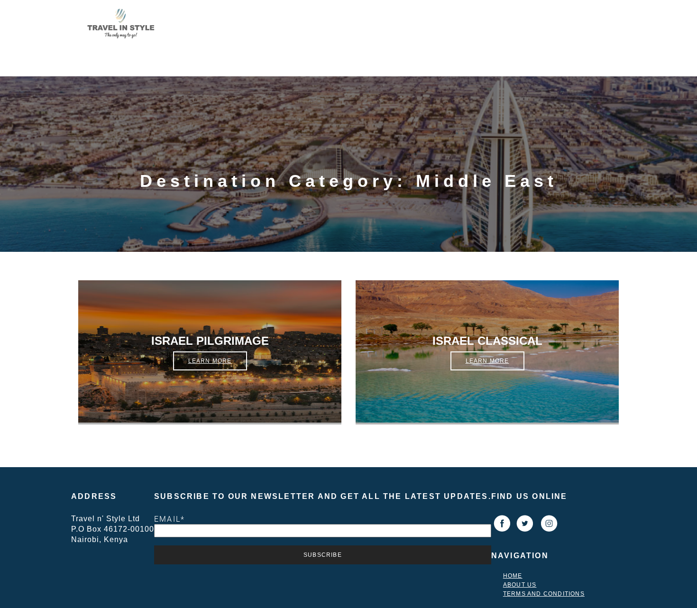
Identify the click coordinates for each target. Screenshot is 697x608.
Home (513, 575)
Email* (169, 519)
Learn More (210, 361)
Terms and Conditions (544, 593)
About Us (520, 584)
